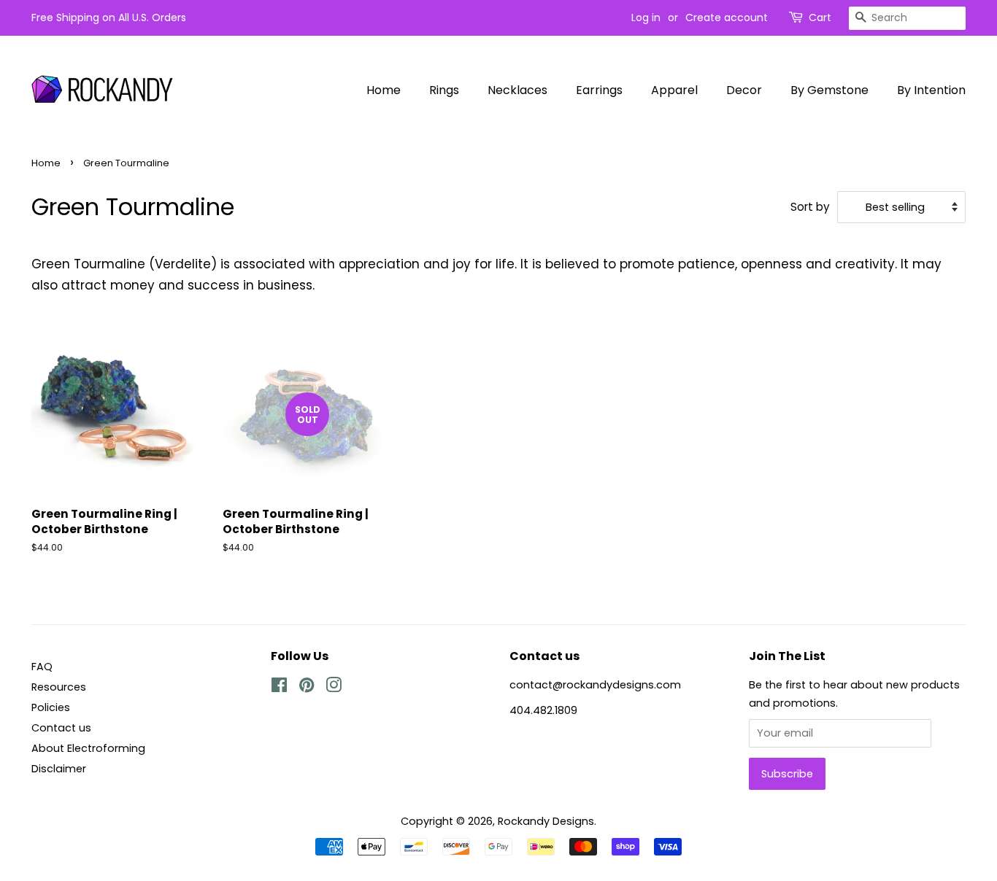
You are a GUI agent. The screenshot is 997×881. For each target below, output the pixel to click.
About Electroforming (88, 748)
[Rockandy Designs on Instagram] (334, 687)
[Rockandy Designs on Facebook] (279, 687)
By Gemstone (829, 90)
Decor (744, 90)
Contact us (61, 728)
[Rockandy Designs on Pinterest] (307, 687)
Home (383, 90)
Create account (726, 17)
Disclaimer (58, 768)
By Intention (931, 90)
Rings (444, 90)
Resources (58, 687)
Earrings (599, 90)
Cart (820, 17)
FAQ (42, 666)
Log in (646, 17)
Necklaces (517, 90)
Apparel (674, 90)
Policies (50, 707)
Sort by (810, 206)
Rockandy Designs (546, 821)
